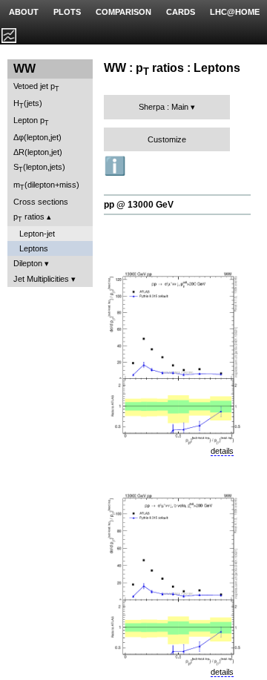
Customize (167, 139)
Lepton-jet (37, 233)
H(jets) (27, 104)
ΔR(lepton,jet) (37, 152)
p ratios (28, 217)
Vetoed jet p (36, 87)
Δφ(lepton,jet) (37, 137)
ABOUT (24, 11)
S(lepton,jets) (39, 168)
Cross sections (40, 201)
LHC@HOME (235, 11)
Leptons (33, 248)
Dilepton (27, 263)
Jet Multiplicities (41, 278)
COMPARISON (123, 11)
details (222, 450)
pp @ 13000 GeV (139, 204)
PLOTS (67, 11)
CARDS (180, 11)
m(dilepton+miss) (46, 185)
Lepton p (31, 121)
